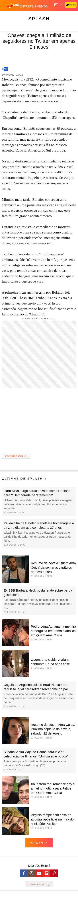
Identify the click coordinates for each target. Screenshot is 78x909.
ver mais (36, 843)
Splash (39, 18)
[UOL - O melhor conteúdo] (13, 5)
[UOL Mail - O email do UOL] (56, 5)
